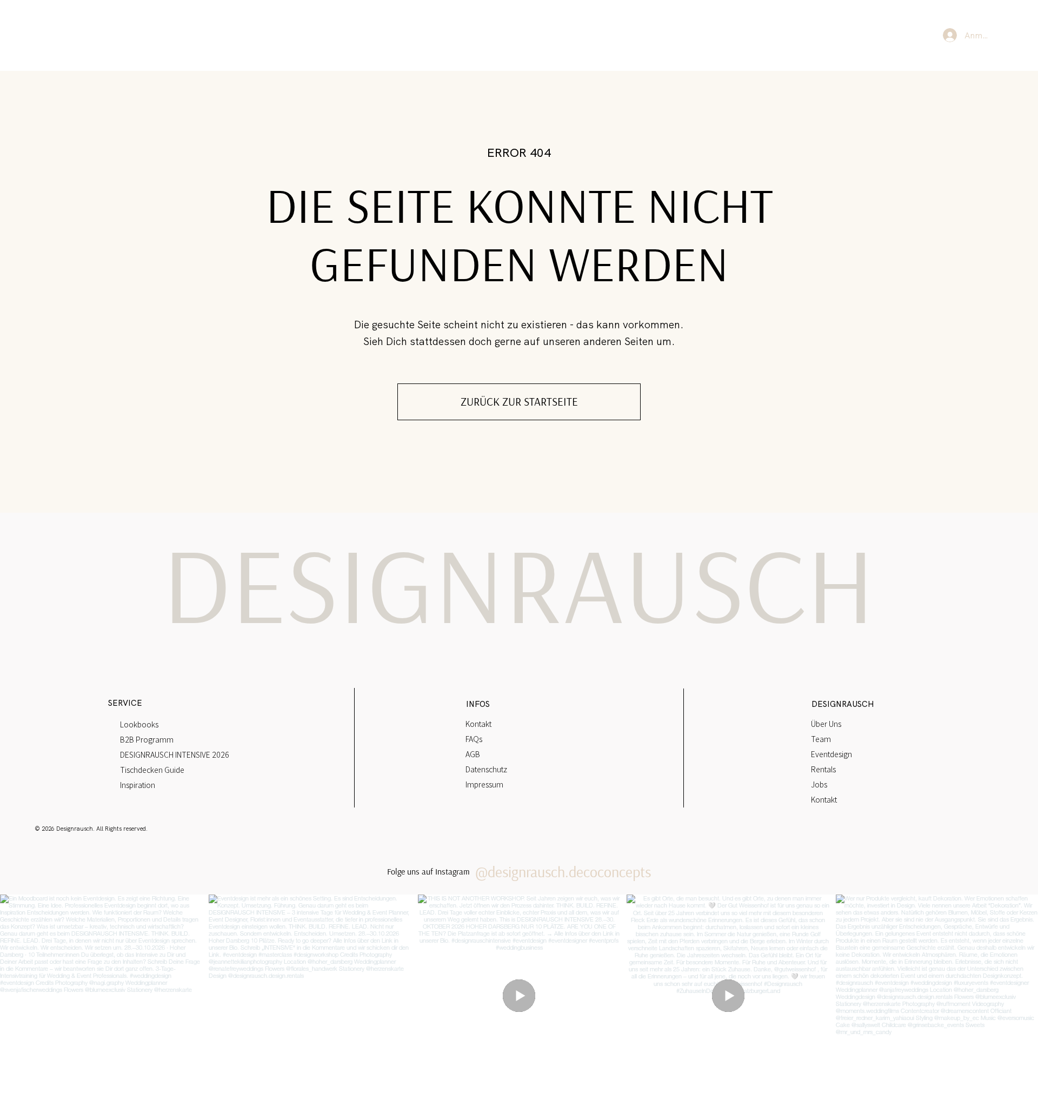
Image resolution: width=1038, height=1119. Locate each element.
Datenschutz (486, 769)
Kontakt (478, 723)
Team (821, 738)
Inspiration (137, 784)
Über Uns (826, 723)
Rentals (823, 769)
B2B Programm (147, 739)
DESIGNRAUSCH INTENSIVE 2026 (174, 754)
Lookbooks (139, 724)
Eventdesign (831, 754)
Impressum (484, 784)
